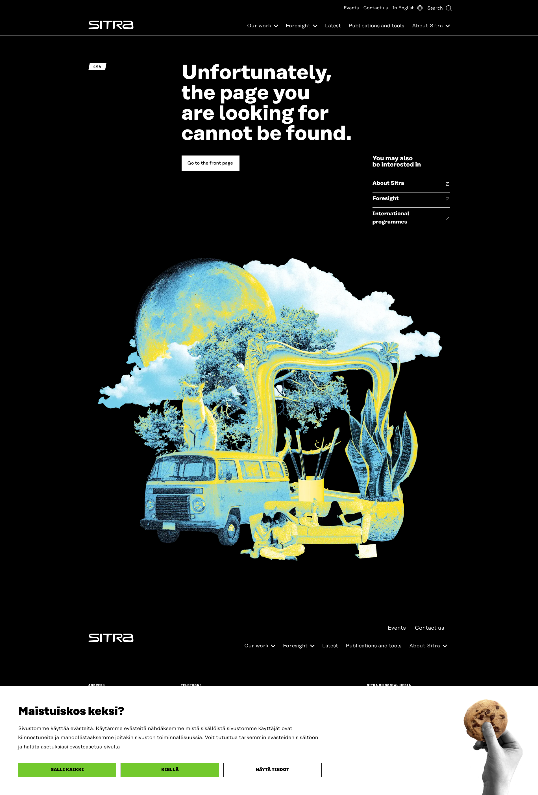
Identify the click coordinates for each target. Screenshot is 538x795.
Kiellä (170, 769)
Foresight (386, 199)
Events (351, 7)
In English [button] (403, 7)
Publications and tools (376, 26)
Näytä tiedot (272, 769)
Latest (333, 26)
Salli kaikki (67, 769)
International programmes (391, 218)
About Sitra (388, 183)
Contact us (375, 7)
